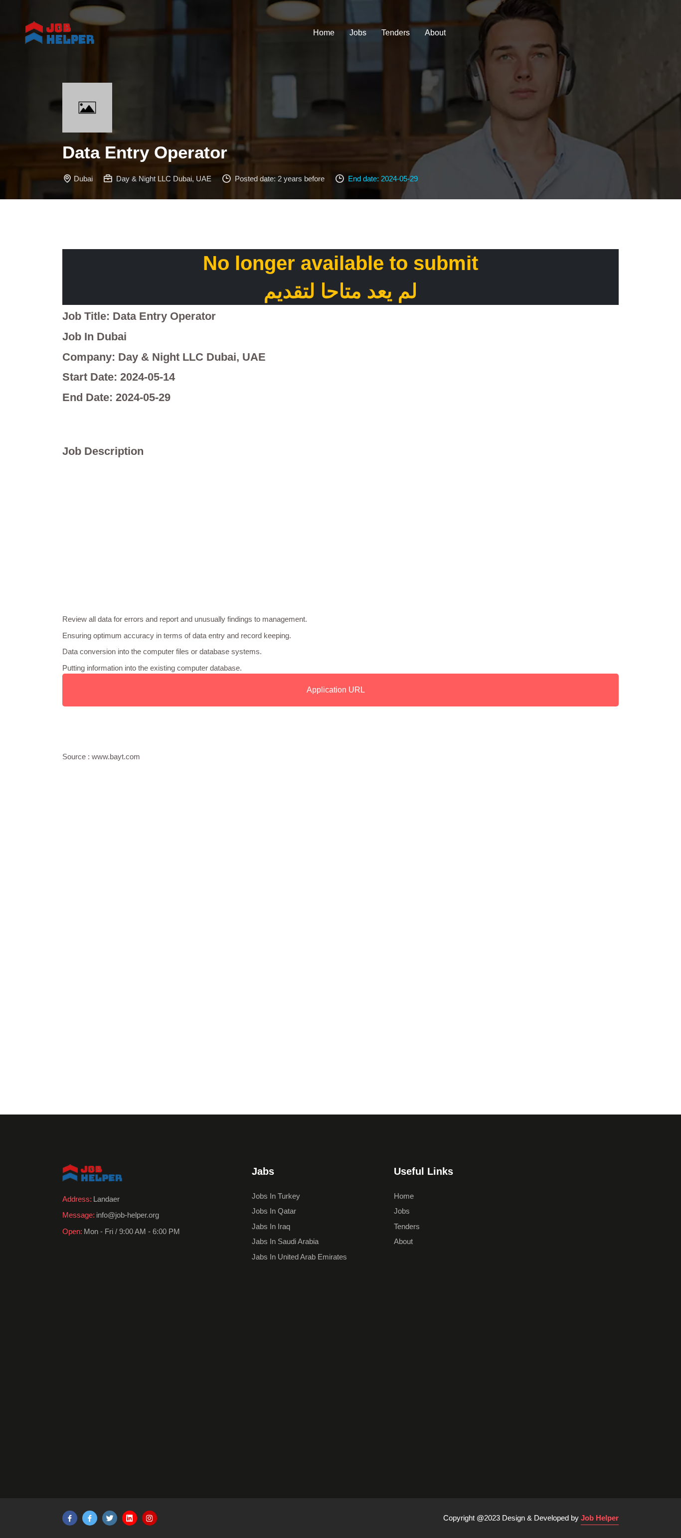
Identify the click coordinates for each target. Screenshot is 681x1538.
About (435, 32)
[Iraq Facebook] (89, 1518)
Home (324, 32)
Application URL (336, 690)
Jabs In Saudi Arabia (285, 1241)
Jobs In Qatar (274, 1211)
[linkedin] (129, 1518)
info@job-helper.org (127, 1215)
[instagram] (149, 1518)
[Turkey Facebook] (69, 1518)
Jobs (357, 32)
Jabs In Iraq (271, 1226)
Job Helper (600, 1518)
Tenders (395, 32)
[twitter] (109, 1518)
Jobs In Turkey (276, 1196)
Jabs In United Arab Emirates (299, 1257)
